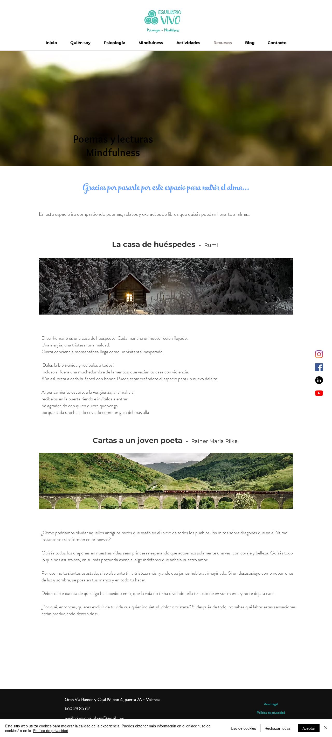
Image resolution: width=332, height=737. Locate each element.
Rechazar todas (277, 728)
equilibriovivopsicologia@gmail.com (94, 718)
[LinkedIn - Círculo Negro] (319, 380)
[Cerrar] (326, 728)
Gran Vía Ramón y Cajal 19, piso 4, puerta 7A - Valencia (112, 699)
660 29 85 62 (77, 708)
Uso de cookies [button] (243, 728)
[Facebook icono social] (319, 367)
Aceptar (308, 728)
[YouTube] (319, 393)
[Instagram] (319, 354)
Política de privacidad (271, 712)
